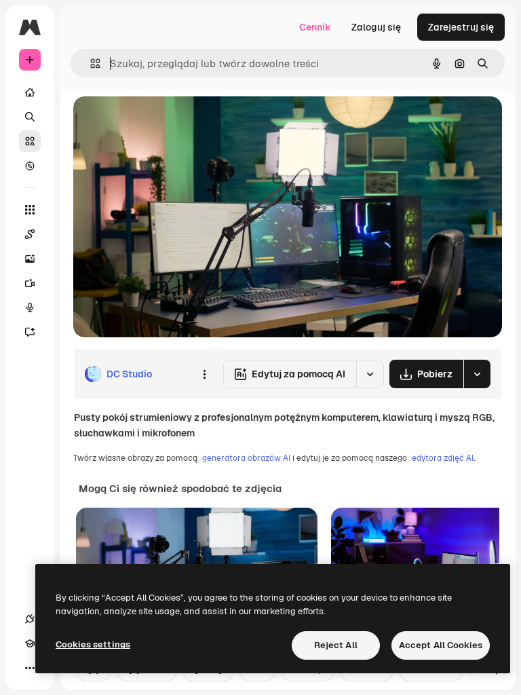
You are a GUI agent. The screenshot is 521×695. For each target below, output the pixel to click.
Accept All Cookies (440, 645)
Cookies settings (93, 644)
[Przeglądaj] (30, 165)
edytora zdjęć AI (443, 458)
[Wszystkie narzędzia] (30, 210)
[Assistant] (30, 332)
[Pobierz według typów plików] (476, 374)
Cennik (315, 27)
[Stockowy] (30, 141)
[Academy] (30, 643)
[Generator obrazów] (30, 258)
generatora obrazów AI (246, 458)
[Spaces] (30, 234)
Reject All (336, 645)
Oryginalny (167, 121)
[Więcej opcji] (204, 374)
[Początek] (30, 92)
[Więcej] (30, 668)
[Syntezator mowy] (30, 307)
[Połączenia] (30, 619)
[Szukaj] (30, 117)
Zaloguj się (376, 27)
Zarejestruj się (461, 27)
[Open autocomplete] (90, 63)
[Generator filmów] (30, 283)
